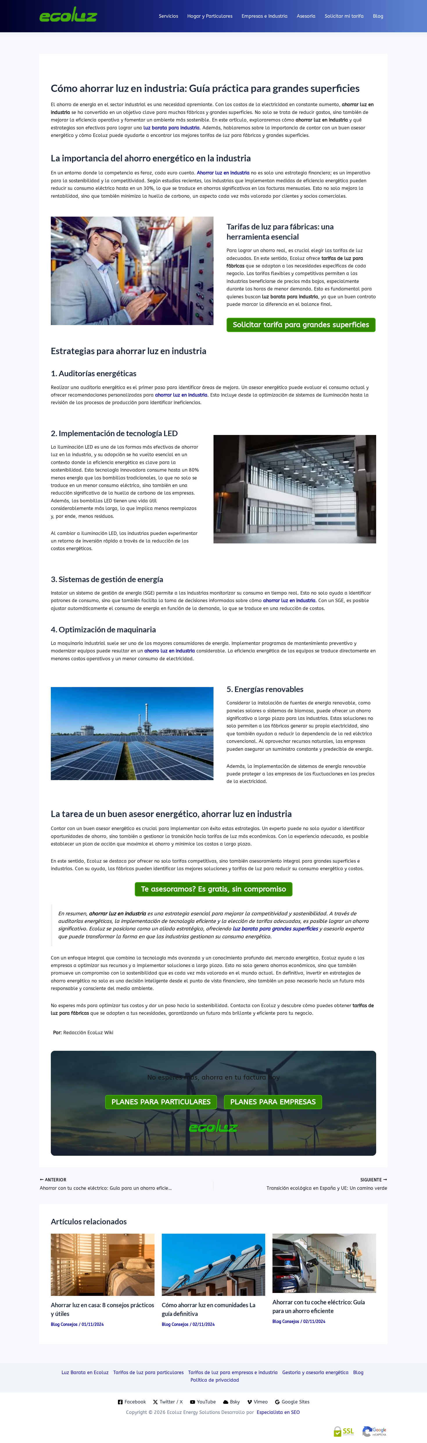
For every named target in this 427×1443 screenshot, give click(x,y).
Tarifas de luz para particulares (148, 1372)
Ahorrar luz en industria (223, 173)
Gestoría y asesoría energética (315, 1372)
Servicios (168, 16)
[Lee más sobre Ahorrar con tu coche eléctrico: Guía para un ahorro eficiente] (324, 1263)
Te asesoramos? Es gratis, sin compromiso (213, 889)
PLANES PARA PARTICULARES (161, 1102)
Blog (378, 16)
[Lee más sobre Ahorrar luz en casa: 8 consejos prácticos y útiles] (103, 1264)
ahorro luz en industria (169, 651)
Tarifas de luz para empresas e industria (233, 1372)
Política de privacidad (215, 1380)
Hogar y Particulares (209, 16)
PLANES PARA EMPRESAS (273, 1102)
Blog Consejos (64, 1324)
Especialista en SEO (279, 1412)
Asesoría (306, 16)
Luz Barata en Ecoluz (85, 1372)
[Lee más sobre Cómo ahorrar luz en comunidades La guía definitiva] (213, 1264)
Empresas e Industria (265, 16)
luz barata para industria (171, 128)
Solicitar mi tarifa (344, 16)
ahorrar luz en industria (181, 395)
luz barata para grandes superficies (275, 929)
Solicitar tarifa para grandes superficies (301, 324)
